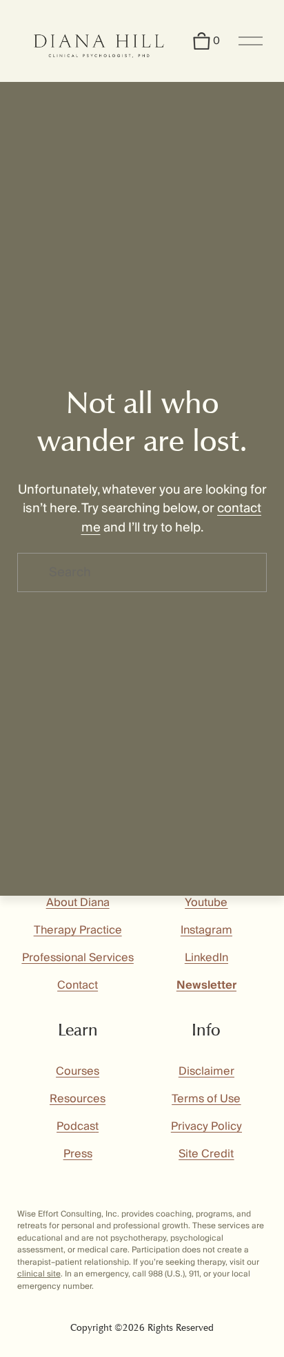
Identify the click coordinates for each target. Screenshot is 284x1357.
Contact (77, 985)
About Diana (78, 902)
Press (77, 1154)
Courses (77, 1071)
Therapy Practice (78, 930)
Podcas (76, 1126)
